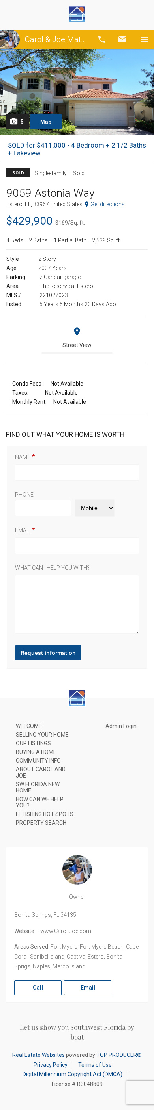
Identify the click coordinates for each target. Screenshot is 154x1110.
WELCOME (29, 726)
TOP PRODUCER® (119, 1055)
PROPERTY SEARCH (41, 823)
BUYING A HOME (36, 752)
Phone (24, 494)
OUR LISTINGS (33, 743)
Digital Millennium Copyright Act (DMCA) (72, 1074)
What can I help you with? (52, 568)
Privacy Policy (51, 1065)
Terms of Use (95, 1065)
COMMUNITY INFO (38, 760)
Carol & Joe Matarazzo (56, 39)
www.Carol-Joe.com (65, 931)
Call (102, 39)
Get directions (107, 204)
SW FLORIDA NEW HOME (38, 787)
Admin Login (121, 726)
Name (22, 457)
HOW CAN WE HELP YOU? (40, 802)
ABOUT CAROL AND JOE (41, 772)
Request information (48, 653)
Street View (77, 345)
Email (122, 39)
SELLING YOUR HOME (42, 734)
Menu (144, 39)
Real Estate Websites (38, 1055)
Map (46, 121)
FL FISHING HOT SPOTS (44, 814)
